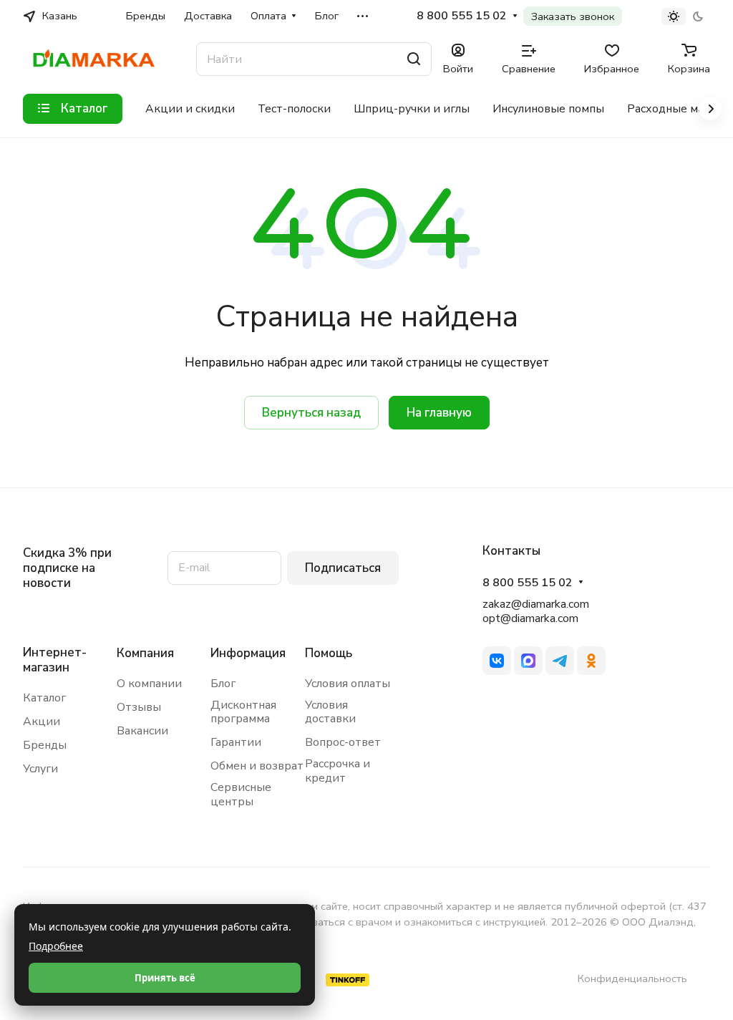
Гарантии (235, 742)
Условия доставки (330, 712)
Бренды (45, 745)
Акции (41, 721)
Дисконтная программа (243, 712)
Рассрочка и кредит (337, 771)
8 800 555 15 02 (462, 16)
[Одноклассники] (591, 660)
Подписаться (343, 568)
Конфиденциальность (632, 978)
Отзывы (139, 707)
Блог (223, 683)
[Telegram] (559, 660)
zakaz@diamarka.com (535, 604)
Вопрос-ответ (343, 742)
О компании (149, 683)
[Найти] (414, 59)
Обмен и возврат (257, 766)
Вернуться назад (311, 412)
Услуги (40, 769)
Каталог (44, 698)
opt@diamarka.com (530, 618)
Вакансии (142, 731)
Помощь (328, 653)
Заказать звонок (572, 16)
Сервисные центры (240, 794)
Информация (248, 653)
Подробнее (56, 946)
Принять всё (165, 977)
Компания (145, 653)
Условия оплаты (347, 683)
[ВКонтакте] (496, 660)
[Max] (528, 660)
